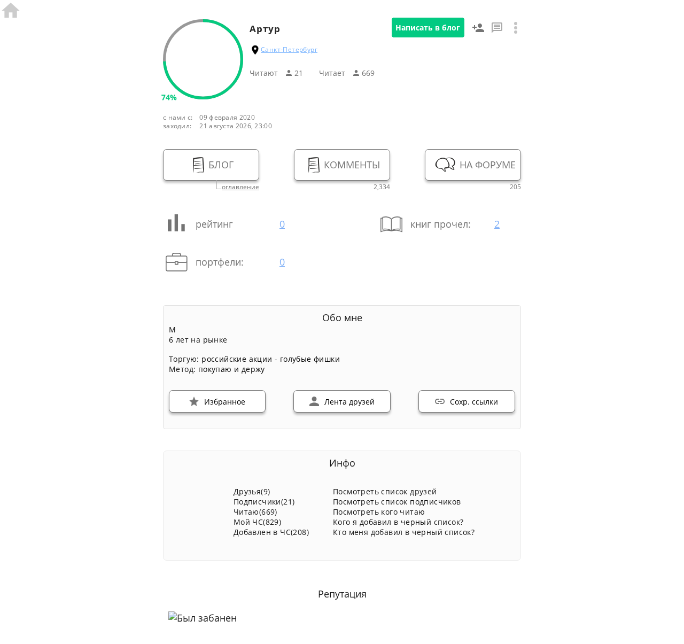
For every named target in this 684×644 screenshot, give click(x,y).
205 (515, 187)
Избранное (224, 402)
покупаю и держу (231, 369)
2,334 (382, 187)
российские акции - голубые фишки (270, 359)
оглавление (240, 187)
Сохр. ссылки (474, 402)
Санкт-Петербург (289, 49)
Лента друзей (349, 402)
